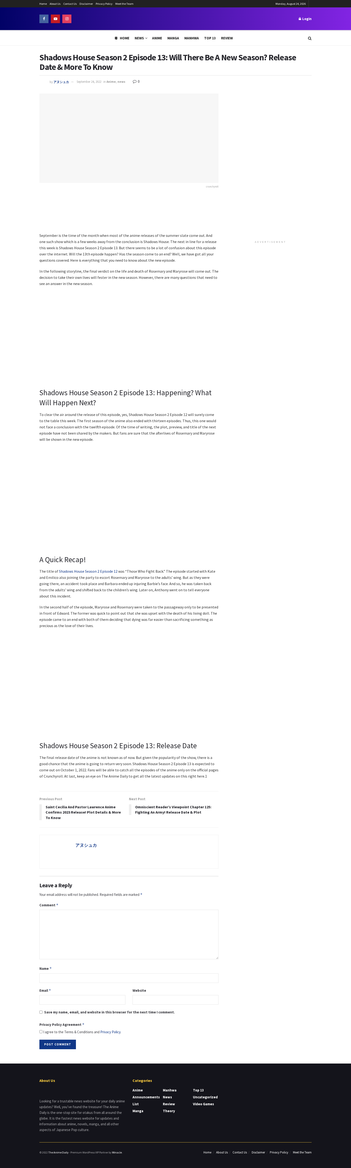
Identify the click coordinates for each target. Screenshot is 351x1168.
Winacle (117, 1152)
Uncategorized (205, 1097)
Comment (48, 905)
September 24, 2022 (89, 82)
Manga (173, 38)
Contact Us (70, 3)
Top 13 (210, 38)
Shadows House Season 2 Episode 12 (88, 571)
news (121, 82)
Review (227, 38)
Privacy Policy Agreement (62, 1024)
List (136, 1104)
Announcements (146, 1097)
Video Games (203, 1104)
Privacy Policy (104, 3)
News (139, 38)
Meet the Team (124, 3)
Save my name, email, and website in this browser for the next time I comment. (109, 1012)
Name (45, 968)
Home (43, 3)
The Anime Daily (58, 1152)
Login (307, 18)
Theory (169, 1111)
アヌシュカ (61, 82)
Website (139, 990)
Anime (157, 38)
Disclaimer (86, 3)
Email (45, 990)
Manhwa (191, 38)
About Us (55, 3)
